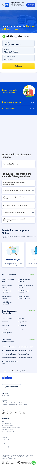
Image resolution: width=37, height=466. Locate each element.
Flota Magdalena (7, 332)
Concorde (5, 322)
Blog (3, 421)
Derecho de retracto (7, 442)
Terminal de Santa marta (9, 347)
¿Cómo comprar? (6, 423)
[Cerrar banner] (3, 5)
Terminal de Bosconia (25, 350)
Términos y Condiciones (8, 440)
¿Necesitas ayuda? (11, 387)
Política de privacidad (8, 431)
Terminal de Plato (23, 354)
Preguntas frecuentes (7, 429)
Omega (20, 329)
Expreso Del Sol (23, 325)
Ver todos (32, 274)
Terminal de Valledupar (9, 354)
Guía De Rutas (12, 371)
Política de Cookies (7, 448)
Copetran (21, 318)
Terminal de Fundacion (25, 347)
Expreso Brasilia (7, 318)
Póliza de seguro (6, 446)
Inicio (4, 371)
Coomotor (5, 329)
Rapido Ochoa (23, 322)
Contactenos (5, 450)
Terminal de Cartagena (9, 358)
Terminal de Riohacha (25, 358)
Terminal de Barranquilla (9, 350)
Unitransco (5, 325)
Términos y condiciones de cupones (11, 427)
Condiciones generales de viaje (10, 444)
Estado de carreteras (7, 425)
